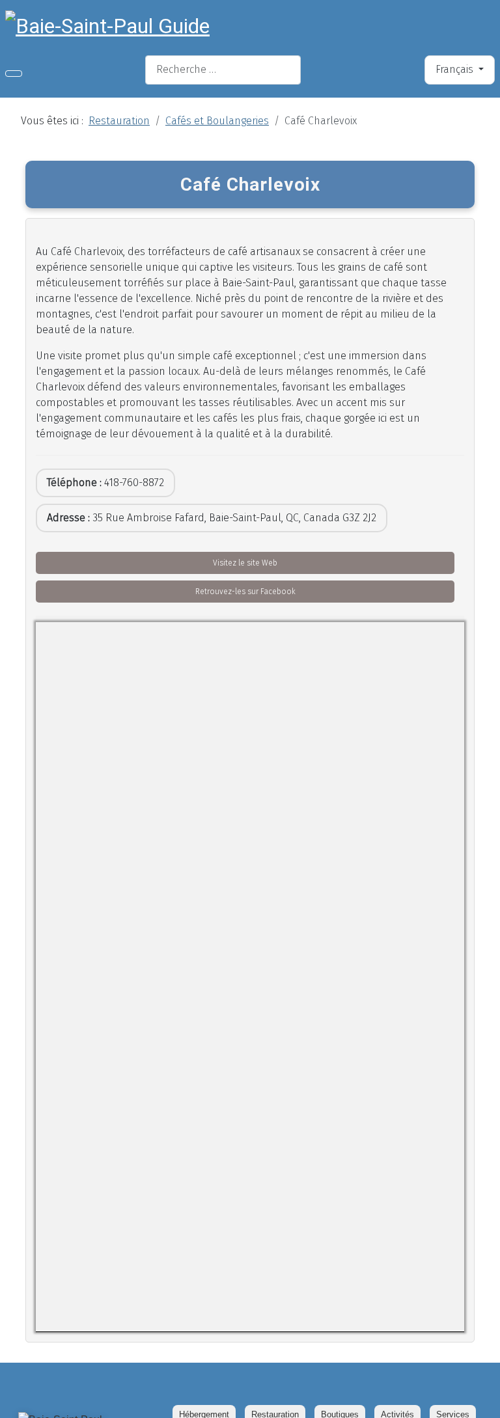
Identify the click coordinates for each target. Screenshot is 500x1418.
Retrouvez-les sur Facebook (245, 591)
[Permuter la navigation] (13, 73)
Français (456, 69)
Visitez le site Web (245, 562)
